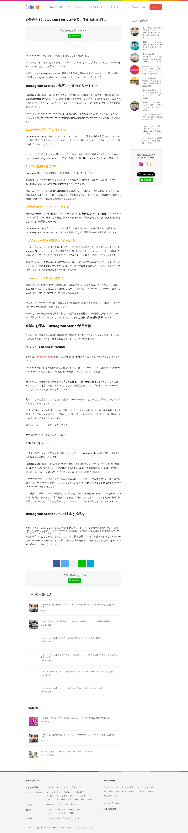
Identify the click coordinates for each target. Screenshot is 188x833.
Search (155, 7)
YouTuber (68, 792)
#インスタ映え (128, 787)
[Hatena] (90, 563)
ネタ (58, 818)
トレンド (50, 787)
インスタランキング (113, 803)
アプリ (49, 809)
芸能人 (89, 799)
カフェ (59, 804)
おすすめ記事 (56, 7)
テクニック (81, 809)
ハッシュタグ (62, 813)
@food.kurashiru (52, 347)
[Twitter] (65, 563)
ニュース (50, 818)
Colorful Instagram (32, 7)
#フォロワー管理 (146, 791)
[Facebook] (56, 563)
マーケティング (75, 7)
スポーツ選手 (62, 796)
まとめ (77, 818)
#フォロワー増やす (129, 791)
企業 (56, 799)
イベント (50, 804)
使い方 (29, 809)
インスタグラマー (96, 7)
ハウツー (50, 813)
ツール (71, 809)
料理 (69, 799)
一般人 (49, 799)
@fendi (43, 443)
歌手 (76, 799)
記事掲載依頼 (110, 808)
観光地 (74, 804)
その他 (29, 818)
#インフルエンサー (111, 791)
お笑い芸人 (79, 792)
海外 (82, 799)
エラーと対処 (60, 809)
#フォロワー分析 (110, 796)
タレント (73, 796)
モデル (82, 796)
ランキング (67, 818)
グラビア (50, 796)
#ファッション (142, 787)
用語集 (74, 787)
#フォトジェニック (111, 787)
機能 (72, 813)
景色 (66, 804)
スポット (115, 7)
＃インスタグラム (54, 792)
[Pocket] (73, 563)
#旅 (152, 787)
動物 (63, 799)
